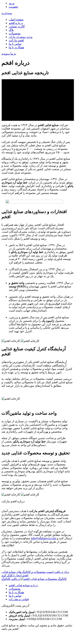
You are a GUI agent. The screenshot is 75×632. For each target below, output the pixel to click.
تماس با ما (15, 43)
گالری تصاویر (17, 26)
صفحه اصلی (16, 19)
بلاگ (11, 29)
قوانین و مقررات (19, 599)
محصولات (15, 33)
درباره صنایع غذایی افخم (23, 585)
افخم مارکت (16, 40)
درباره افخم (16, 23)
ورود (11, 3)
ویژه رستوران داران (20, 36)
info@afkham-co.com (43, 538)
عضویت (13, 6)
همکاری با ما (16, 47)
